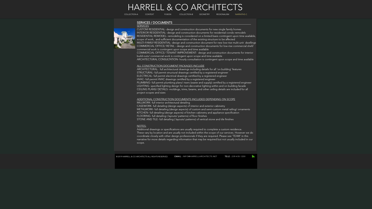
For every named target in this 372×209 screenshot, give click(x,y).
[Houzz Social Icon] (253, 156)
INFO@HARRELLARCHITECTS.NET (200, 156)
